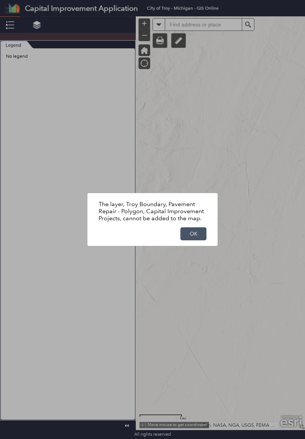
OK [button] (194, 233)
